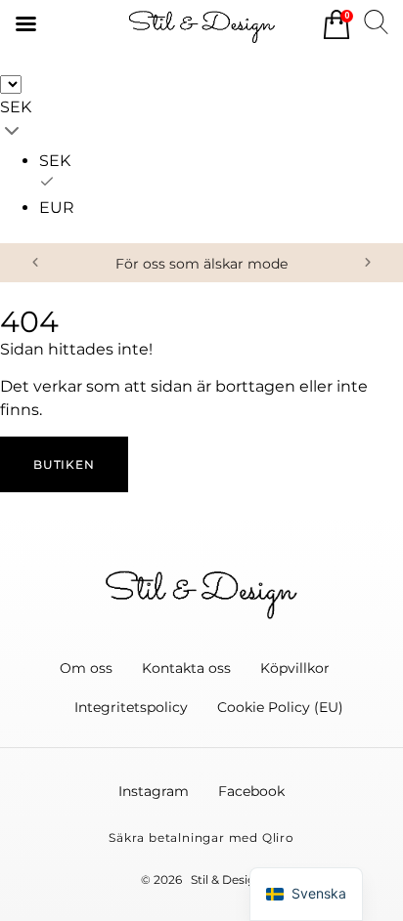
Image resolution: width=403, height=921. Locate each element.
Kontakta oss (186, 668)
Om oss (86, 668)
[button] (35, 263)
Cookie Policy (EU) (280, 707)
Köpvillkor (295, 668)
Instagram (153, 791)
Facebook (251, 791)
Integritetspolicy (131, 707)
